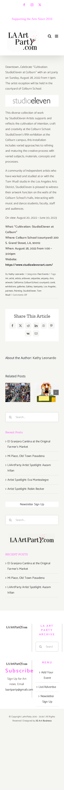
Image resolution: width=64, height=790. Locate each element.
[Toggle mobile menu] (57, 36)
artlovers (26, 278)
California (18, 282)
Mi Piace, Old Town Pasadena (25, 456)
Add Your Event (47, 675)
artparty (45, 278)
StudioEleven (29, 291)
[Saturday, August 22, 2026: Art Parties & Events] (46, 392)
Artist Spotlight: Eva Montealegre (28, 479)
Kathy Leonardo (16, 274)
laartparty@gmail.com (19, 689)
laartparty (38, 287)
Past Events (43, 274)
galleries (21, 287)
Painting (18, 291)
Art (6, 278)
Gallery (29, 287)
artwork (9, 282)
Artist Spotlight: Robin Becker (25, 488)
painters (9, 291)
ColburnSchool (31, 282)
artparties (35, 278)
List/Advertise (47, 686)
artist (11, 278)
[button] (8, 392)
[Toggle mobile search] (49, 36)
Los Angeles (50, 287)
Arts (52, 278)
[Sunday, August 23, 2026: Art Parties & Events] (17, 392)
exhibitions (10, 287)
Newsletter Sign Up (32, 504)
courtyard (44, 282)
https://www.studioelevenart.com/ (29, 264)
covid (52, 282)
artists (18, 278)
